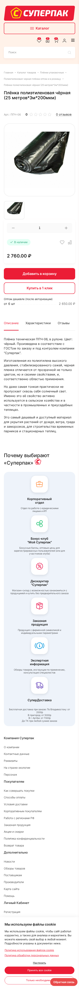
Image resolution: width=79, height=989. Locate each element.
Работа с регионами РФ (19, 818)
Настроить (39, 962)
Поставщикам (13, 875)
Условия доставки (15, 804)
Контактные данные (16, 753)
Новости (9, 861)
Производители (14, 882)
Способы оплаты (14, 797)
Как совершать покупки (19, 790)
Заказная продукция (17, 825)
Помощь (9, 895)
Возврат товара (14, 845)
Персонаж (10, 774)
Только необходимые (39, 980)
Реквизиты (10, 760)
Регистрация (12, 912)
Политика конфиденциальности (24, 838)
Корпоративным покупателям (23, 811)
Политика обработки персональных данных (32, 955)
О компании (11, 747)
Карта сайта (11, 889)
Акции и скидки (14, 831)
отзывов (64, 114)
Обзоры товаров (14, 868)
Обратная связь (63, 982)
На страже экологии (17, 767)
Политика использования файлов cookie (29, 950)
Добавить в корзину (40, 274)
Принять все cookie (39, 970)
